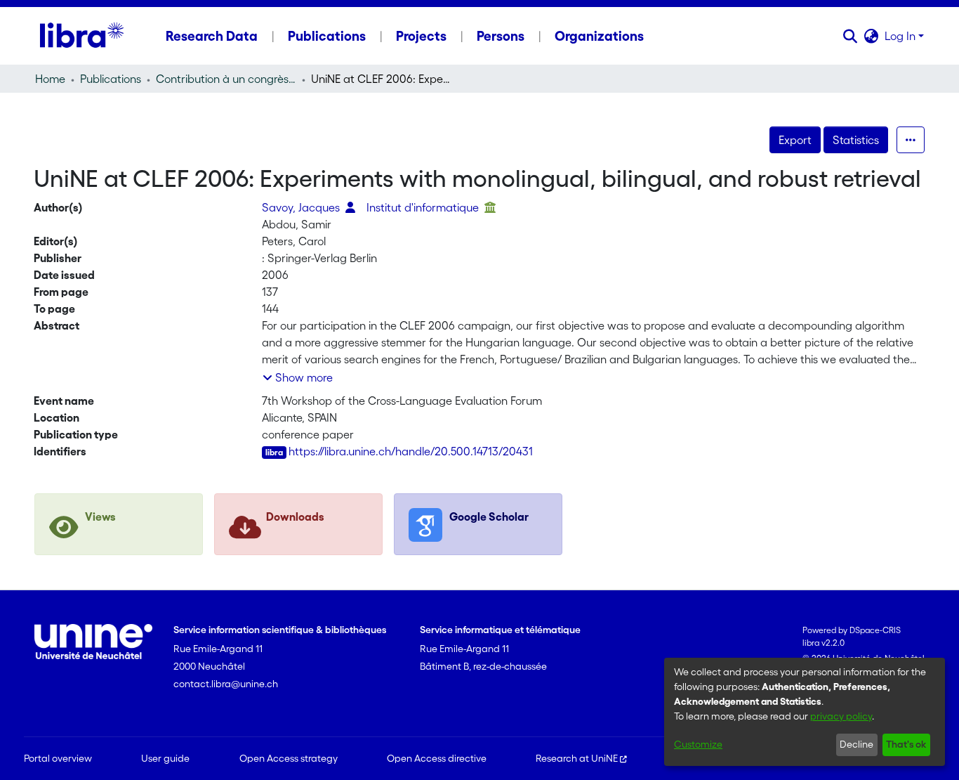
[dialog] (804, 712)
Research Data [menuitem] (212, 36)
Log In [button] (901, 36)
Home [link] (50, 78)
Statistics (856, 140)
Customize (698, 744)
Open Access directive (437, 758)
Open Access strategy (288, 758)
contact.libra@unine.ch (225, 683)
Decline (856, 744)
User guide (165, 758)
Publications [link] (110, 78)
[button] (850, 35)
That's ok (906, 744)
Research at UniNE (577, 758)
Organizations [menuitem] (599, 36)
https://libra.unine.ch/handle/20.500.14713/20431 (411, 451)
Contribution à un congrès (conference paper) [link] (226, 78)
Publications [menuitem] (327, 36)
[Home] (81, 35)
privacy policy (841, 716)
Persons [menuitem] (500, 36)
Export (795, 140)
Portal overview (58, 758)
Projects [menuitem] (421, 36)
